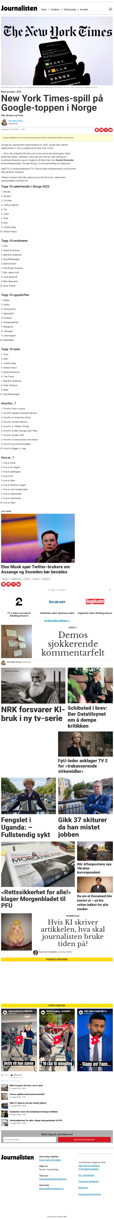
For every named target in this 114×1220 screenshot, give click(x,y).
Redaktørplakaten (90, 1169)
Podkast (55, 9)
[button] (4, 590)
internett (46, 579)
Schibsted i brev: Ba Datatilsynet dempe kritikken (34, 1111)
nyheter (36, 579)
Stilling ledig (70, 9)
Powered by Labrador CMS (57, 1217)
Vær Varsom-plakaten (89, 1165)
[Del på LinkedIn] (101, 130)
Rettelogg (83, 1187)
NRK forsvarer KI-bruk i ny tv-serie (26, 1085)
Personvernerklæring (88, 1181)
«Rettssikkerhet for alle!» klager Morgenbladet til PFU (36, 1120)
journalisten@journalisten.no (53, 1179)
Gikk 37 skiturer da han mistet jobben (28, 1103)
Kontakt (84, 9)
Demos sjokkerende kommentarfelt (27, 1094)
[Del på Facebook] (97, 130)
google (27, 579)
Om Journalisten (86, 1175)
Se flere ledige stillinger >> (57, 620)
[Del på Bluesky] (110, 130)
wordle (5, 579)
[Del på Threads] (106, 130)
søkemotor (16, 579)
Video (44, 9)
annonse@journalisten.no (51, 1188)
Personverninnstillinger (89, 1194)
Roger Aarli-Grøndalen (50, 1160)
